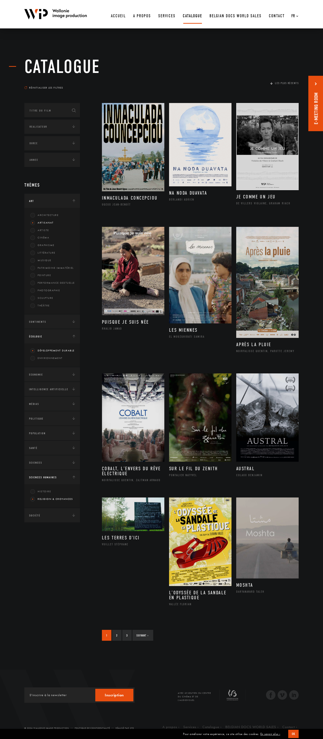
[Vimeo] (282, 695)
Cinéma (43, 237)
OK (293, 734)
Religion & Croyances (55, 499)
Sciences (35, 462)
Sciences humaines (43, 477)
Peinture (44, 275)
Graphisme (46, 245)
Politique (36, 418)
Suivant (142, 635)
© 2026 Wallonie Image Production (46, 728)
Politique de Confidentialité (92, 728)
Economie (36, 374)
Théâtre (44, 305)
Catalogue (62, 67)
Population (37, 433)
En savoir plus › (270, 734)
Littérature (46, 252)
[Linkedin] (294, 695)
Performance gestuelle (56, 282)
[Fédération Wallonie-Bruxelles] (232, 697)
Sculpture (45, 298)
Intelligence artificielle (48, 389)
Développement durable (56, 350)
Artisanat (46, 222)
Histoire (44, 491)
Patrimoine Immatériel (56, 267)
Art (31, 201)
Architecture (48, 215)
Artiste (43, 230)
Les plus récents (287, 83)
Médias (34, 404)
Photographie (49, 290)
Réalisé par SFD (125, 728)
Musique (44, 260)
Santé (33, 448)
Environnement (50, 358)
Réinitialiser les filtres (46, 87)
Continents (37, 321)
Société (34, 515)
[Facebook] (270, 695)
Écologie (35, 336)
